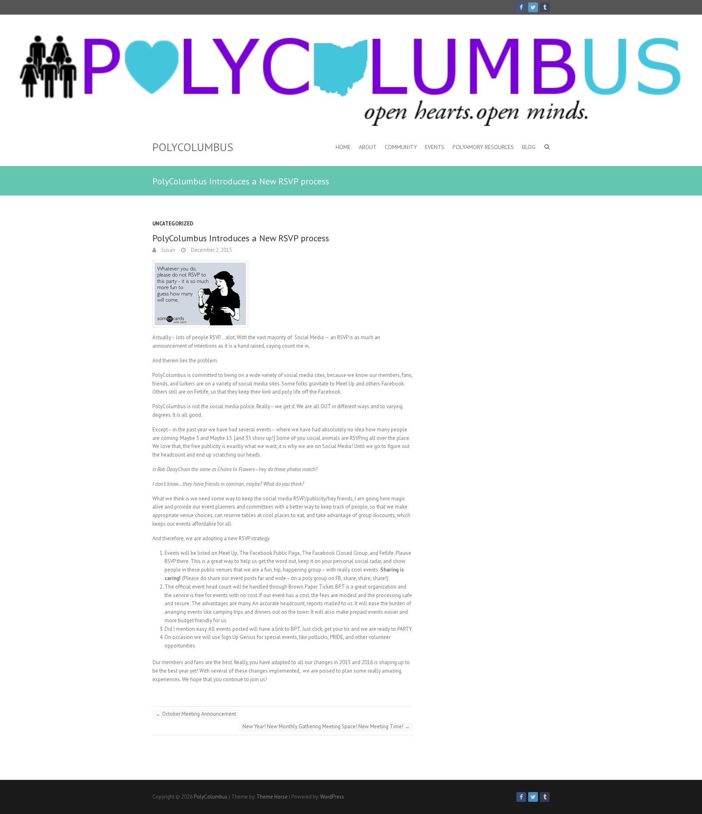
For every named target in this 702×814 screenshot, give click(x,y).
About (368, 147)
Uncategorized (172, 223)
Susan (167, 250)
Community (401, 147)
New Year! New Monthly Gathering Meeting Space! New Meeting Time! (326, 726)
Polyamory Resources (483, 147)
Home (343, 147)
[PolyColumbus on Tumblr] (545, 7)
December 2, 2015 (211, 250)
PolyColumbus (192, 147)
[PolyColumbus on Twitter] (533, 7)
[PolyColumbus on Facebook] (521, 7)
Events (434, 147)
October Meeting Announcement (196, 713)
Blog (528, 147)
